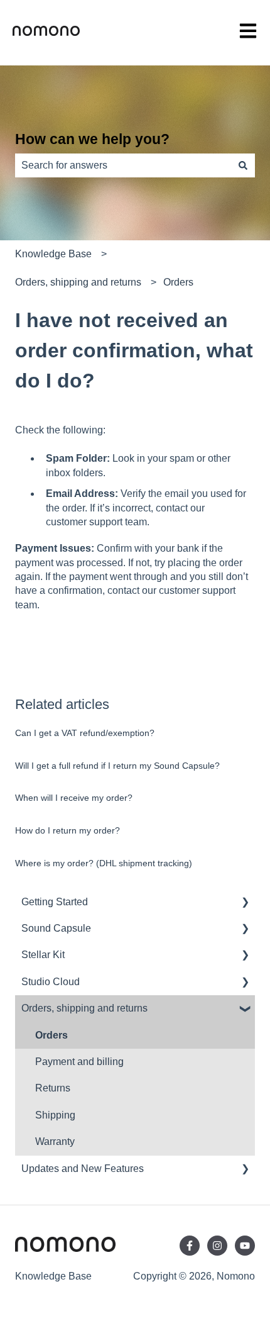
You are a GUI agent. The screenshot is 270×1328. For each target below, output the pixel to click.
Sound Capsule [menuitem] (56, 928)
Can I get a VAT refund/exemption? (84, 733)
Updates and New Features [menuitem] (82, 1168)
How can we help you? (92, 139)
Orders (178, 282)
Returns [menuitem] (52, 1088)
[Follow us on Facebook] (190, 1246)
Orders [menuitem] (51, 1035)
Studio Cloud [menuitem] (50, 981)
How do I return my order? (67, 830)
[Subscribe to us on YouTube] (245, 1246)
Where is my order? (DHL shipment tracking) (103, 863)
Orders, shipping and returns (78, 282)
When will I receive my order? (73, 798)
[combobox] (123, 165)
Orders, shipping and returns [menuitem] (84, 1008)
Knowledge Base (53, 253)
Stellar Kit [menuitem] (43, 954)
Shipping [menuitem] (55, 1115)
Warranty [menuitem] (55, 1141)
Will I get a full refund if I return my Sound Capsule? (117, 766)
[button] (245, 903)
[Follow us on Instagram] (217, 1246)
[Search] (243, 165)
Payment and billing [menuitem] (79, 1061)
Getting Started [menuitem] (54, 901)
